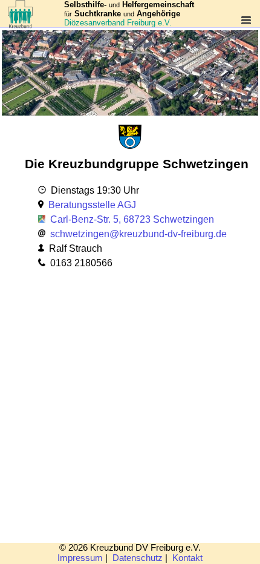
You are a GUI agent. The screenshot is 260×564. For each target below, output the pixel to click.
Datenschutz (137, 558)
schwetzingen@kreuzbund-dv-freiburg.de (138, 234)
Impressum (80, 558)
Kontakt (187, 558)
